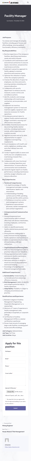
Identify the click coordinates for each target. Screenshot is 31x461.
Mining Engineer (7, 426)
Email (7, 358)
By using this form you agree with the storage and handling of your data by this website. (15, 401)
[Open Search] (28, 2)
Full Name (8, 351)
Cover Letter (9, 373)
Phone (7, 366)
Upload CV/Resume (11, 388)
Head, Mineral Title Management (13, 432)
